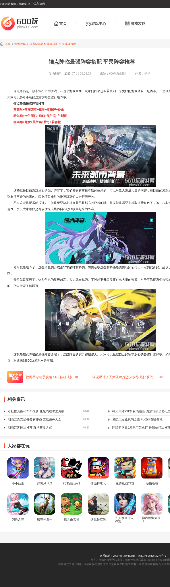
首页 (63, 23)
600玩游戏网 (117, 73)
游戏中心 (98, 23)
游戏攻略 (138, 23)
